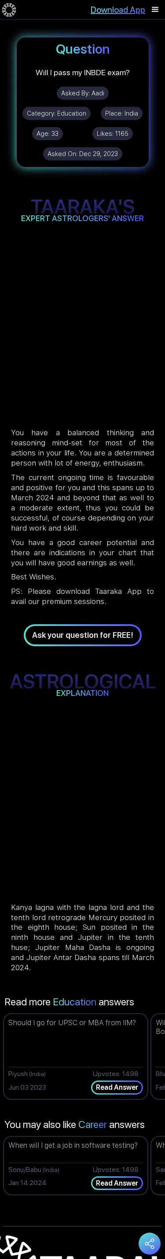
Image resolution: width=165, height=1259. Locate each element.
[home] (9, 9)
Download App (118, 9)
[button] (155, 9)
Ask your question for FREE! (82, 635)
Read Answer (117, 1087)
